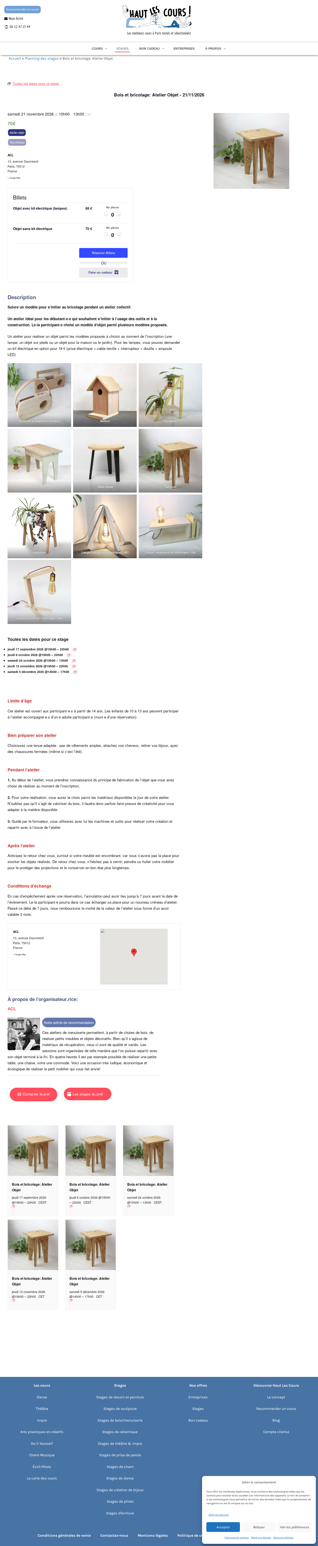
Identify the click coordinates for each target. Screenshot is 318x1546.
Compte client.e (276, 1432)
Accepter (223, 1527)
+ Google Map (14, 177)
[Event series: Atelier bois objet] (74, 649)
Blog (276, 1420)
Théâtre (42, 1408)
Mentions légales (261, 1537)
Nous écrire (16, 18)
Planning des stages (42, 58)
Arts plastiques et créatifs (41, 1432)
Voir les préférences (294, 1527)
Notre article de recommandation (69, 1022)
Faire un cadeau (100, 272)
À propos (213, 48)
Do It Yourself (42, 1443)
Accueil (15, 58)
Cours (97, 48)
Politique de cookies (237, 1537)
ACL (11, 155)
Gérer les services (219, 1514)
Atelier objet (17, 132)
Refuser (259, 1527)
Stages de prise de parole (120, 1455)
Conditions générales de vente (64, 1535)
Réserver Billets (103, 253)
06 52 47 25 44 (20, 26)
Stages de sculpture (120, 1408)
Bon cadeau (149, 48)
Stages (122, 48)
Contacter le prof (36, 1094)
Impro (42, 1420)
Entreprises (183, 48)
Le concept (276, 1397)
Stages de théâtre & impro (120, 1443)
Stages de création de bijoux (120, 1490)
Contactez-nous (114, 1535)
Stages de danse (120, 1478)
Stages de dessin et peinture (120, 1397)
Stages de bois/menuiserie (120, 1420)
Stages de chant (120, 1466)
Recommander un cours (22, 9)
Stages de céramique (120, 1432)
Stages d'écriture (120, 1513)
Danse (42, 1397)
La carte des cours (42, 1478)
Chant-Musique (42, 1455)
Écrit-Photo (42, 1466)
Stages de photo (120, 1501)
